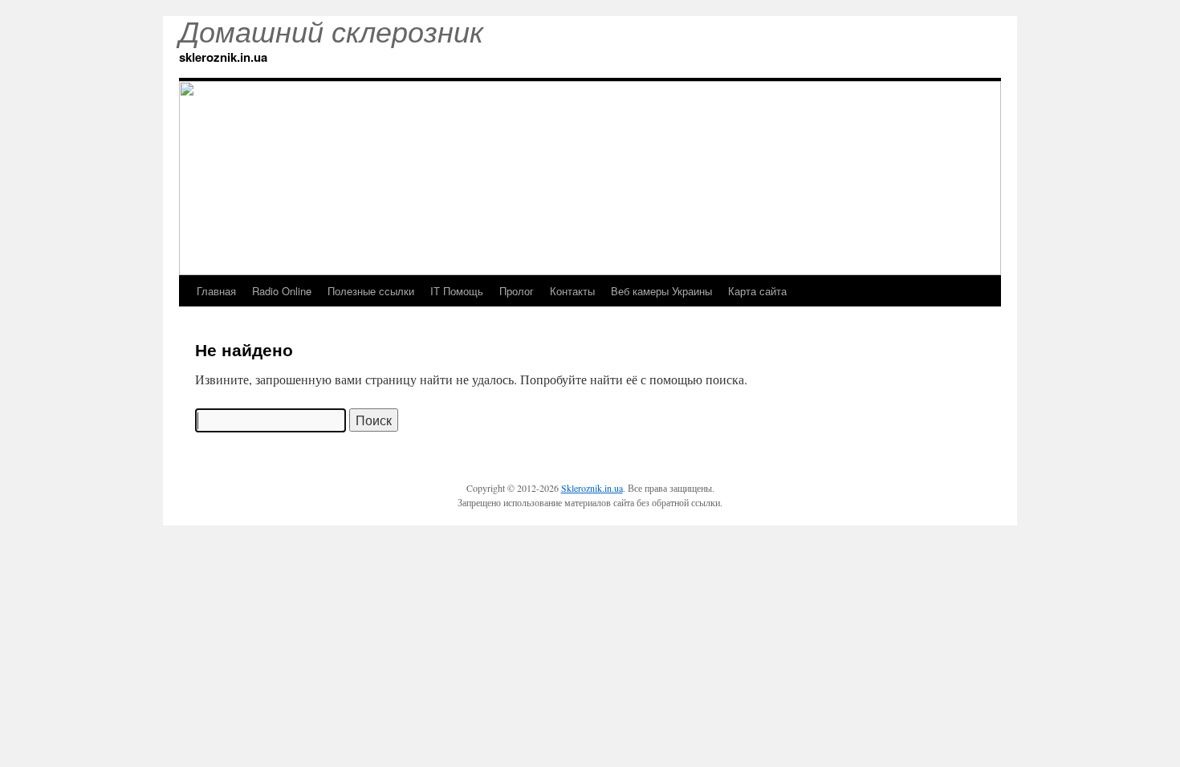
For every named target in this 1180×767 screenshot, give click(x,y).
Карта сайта (757, 290)
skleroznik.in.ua (223, 57)
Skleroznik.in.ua (592, 487)
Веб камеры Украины (661, 290)
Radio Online (281, 290)
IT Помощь (456, 290)
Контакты (572, 290)
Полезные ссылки (371, 290)
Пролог (516, 290)
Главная (216, 290)
